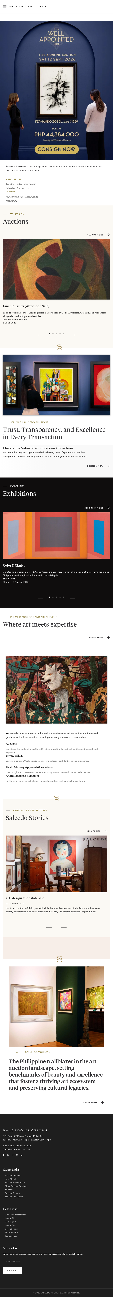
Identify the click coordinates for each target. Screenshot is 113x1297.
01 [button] (49, 333)
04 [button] (60, 333)
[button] (40, 335)
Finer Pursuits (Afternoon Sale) (26, 306)
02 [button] (53, 333)
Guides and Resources (15, 1215)
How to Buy (10, 1222)
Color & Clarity (14, 565)
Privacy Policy (11, 1232)
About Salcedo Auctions (16, 1186)
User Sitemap (11, 1229)
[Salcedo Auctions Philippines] (56, 90)
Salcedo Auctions (13, 1175)
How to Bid (10, 1218)
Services (9, 1190)
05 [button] (63, 333)
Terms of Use (11, 1236)
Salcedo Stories (12, 1193)
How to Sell (10, 1225)
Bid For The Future (14, 1197)
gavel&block (10, 1179)
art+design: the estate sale (25, 898)
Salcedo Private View (15, 1182)
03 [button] (56, 333)
